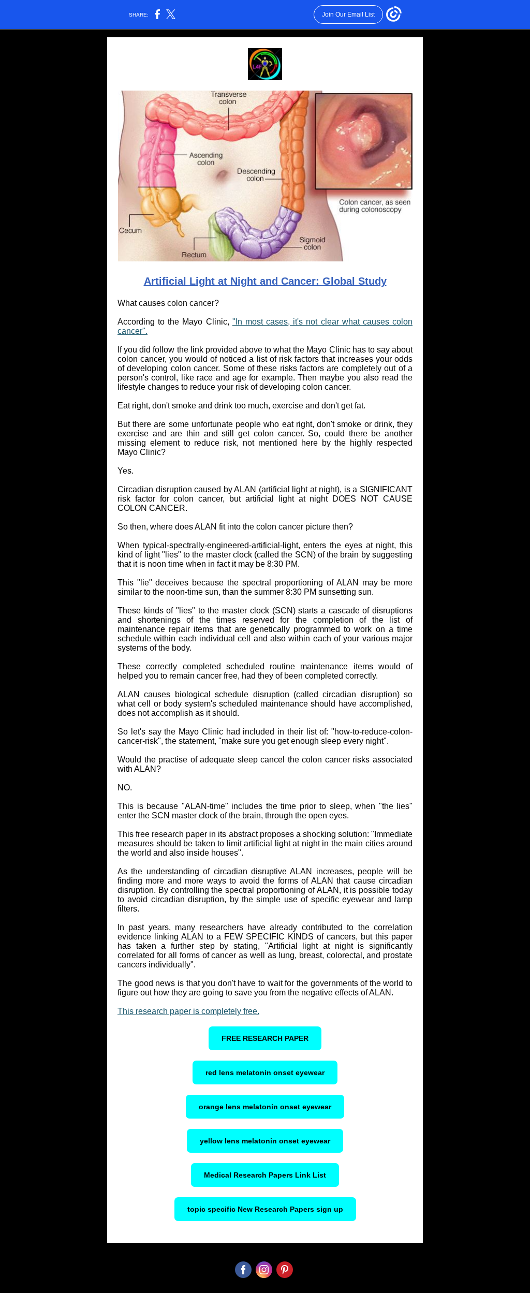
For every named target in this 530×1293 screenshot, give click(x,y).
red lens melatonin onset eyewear (265, 1072)
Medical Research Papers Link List (265, 1175)
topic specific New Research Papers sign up (265, 1209)
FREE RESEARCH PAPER (265, 1038)
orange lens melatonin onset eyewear (265, 1107)
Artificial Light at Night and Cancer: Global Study (265, 281)
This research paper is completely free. (188, 1011)
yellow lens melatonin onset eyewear (265, 1141)
